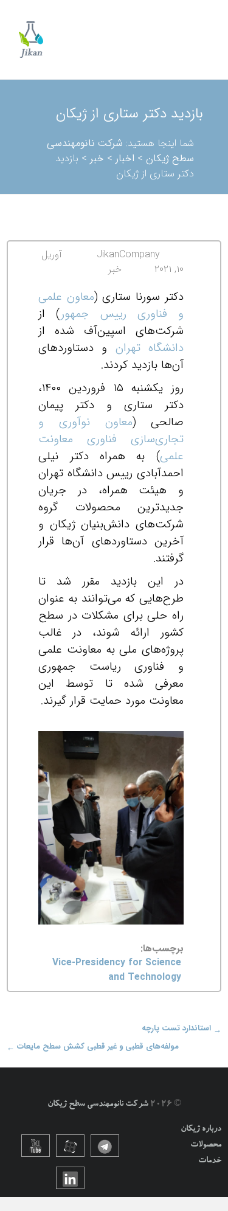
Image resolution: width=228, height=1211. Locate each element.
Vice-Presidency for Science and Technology (116, 970)
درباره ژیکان (201, 1129)
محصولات (205, 1145)
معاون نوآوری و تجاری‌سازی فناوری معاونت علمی (111, 439)
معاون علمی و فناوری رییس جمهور (111, 305)
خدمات (209, 1161)
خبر (115, 269)
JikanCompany (128, 254)
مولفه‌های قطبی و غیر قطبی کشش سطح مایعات (93, 1046)
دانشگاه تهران (150, 348)
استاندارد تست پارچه (181, 1028)
